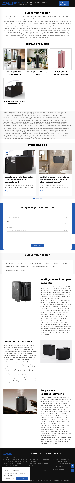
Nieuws (44, 2)
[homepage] (9, 3)
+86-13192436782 (59, 466)
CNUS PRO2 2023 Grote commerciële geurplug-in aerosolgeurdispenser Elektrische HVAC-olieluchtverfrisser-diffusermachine (14, 102)
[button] (34, 198)
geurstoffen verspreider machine (56, 263)
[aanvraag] (73, 235)
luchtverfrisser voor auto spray (16, 270)
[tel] (73, 239)
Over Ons (29, 2)
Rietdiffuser (32, 468)
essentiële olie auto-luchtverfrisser (17, 267)
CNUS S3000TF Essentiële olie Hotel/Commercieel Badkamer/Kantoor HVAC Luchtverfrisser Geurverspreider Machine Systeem (14, 73)
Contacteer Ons (22, 4)
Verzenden (37, 245)
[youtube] (72, 466)
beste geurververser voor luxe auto (43, 267)
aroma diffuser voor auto (14, 263)
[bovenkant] (72, 470)
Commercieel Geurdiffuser (36, 463)
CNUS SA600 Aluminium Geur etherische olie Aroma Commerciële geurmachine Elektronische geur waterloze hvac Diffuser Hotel (61, 73)
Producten (37, 2)
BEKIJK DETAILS (14, 59)
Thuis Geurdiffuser (33, 461)
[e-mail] (73, 242)
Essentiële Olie (32, 465)
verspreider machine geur (33, 263)
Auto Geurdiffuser (33, 459)
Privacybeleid (64, 480)
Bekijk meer (8, 191)
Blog (30, 4)
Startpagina (21, 2)
